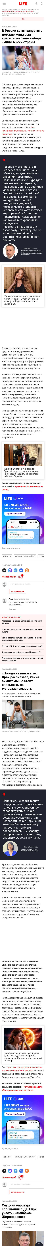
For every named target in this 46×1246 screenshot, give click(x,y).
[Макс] (10, 570)
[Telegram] (15, 570)
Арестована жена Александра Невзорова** (21, 652)
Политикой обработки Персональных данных (17, 11)
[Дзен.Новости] (4, 570)
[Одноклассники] (27, 570)
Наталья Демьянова (11, 1149)
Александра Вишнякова (12, 548)
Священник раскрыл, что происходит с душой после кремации (22, 659)
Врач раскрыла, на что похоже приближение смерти (22, 630)
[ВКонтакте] (21, 570)
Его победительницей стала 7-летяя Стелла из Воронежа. (23, 130)
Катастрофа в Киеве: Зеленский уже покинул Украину (22, 622)
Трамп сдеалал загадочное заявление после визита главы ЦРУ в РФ (22, 639)
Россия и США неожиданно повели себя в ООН (22, 646)
